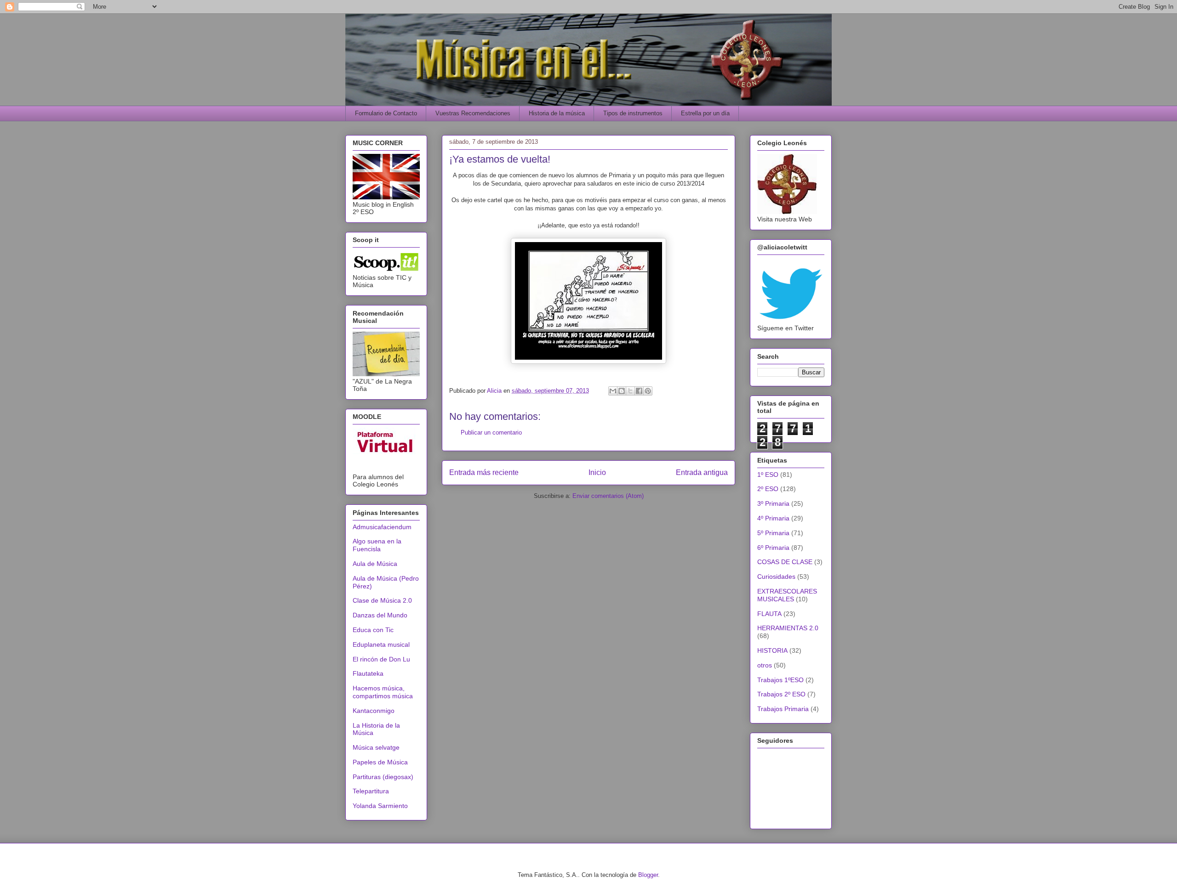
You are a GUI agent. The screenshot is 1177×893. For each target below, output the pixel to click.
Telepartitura (371, 791)
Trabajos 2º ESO (781, 694)
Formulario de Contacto (386, 113)
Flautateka (368, 673)
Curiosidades (776, 576)
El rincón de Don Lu (381, 659)
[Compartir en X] (630, 391)
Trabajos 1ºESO (780, 680)
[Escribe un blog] (621, 391)
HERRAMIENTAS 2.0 (787, 628)
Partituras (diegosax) (383, 776)
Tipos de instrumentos (633, 113)
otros (764, 665)
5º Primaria (773, 533)
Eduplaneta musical (381, 644)
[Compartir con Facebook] (639, 391)
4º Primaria (773, 518)
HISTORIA (772, 650)
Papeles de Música (380, 762)
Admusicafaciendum (382, 527)
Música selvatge (376, 747)
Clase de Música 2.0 (382, 600)
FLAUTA (769, 613)
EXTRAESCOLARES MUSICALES (787, 595)
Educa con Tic (373, 629)
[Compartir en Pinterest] (647, 391)
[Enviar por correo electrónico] (612, 391)
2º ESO (767, 488)
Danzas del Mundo (380, 615)
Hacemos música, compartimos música (383, 692)
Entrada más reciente (484, 472)
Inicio (597, 472)
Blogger (648, 874)
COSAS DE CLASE (784, 561)
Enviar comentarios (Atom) (608, 495)
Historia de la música (557, 113)
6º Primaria (773, 547)
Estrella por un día (705, 113)
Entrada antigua (702, 472)
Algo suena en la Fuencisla (377, 545)
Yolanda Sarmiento (380, 805)
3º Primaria (773, 503)
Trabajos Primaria (783, 708)
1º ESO (767, 474)
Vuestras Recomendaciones (472, 113)
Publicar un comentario (491, 432)
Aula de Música (375, 563)
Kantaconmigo (373, 710)
